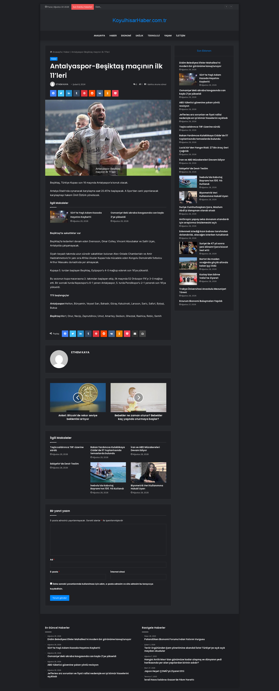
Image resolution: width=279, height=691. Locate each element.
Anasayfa (99, 35)
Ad (52, 559)
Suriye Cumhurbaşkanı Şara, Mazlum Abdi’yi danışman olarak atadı (200, 208)
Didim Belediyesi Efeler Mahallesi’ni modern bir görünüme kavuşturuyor (200, 64)
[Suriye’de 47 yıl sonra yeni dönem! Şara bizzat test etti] (188, 248)
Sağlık (139, 35)
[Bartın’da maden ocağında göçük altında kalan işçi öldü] (188, 263)
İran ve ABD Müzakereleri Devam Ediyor (145, 449)
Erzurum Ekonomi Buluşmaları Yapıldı (200, 301)
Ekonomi (126, 35)
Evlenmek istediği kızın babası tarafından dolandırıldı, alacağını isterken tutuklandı (203, 233)
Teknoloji (154, 35)
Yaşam (168, 35)
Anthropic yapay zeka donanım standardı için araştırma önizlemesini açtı (204, 221)
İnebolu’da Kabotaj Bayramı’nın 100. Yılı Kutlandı (107, 487)
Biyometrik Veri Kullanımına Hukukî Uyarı (147, 487)
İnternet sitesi (117, 571)
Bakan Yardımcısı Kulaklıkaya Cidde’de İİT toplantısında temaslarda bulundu (107, 450)
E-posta (55, 571)
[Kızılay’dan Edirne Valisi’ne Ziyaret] (188, 279)
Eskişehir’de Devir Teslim (64, 463)
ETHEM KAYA (62, 84)
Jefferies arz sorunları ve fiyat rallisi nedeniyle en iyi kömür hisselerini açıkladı (203, 116)
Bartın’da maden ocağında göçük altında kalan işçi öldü (213, 262)
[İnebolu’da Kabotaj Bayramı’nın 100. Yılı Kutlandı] (108, 472)
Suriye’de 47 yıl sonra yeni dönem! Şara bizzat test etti (213, 247)
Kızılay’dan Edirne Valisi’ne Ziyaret (209, 276)
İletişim (180, 35)
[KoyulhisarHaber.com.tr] (139, 20)
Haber (113, 35)
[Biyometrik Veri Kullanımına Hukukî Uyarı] (148, 472)
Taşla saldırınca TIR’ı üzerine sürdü (67, 449)
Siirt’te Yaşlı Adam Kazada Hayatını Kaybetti (210, 78)
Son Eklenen (204, 50)
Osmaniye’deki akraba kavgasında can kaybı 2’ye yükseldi (123, 6)
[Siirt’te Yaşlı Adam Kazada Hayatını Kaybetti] (59, 217)
